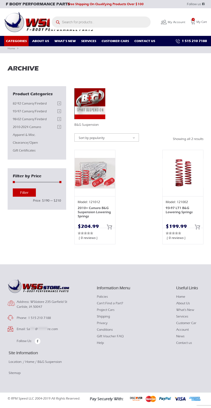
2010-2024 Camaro (27, 127)
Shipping (103, 316)
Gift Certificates (24, 150)
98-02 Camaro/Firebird (30, 119)
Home (11, 48)
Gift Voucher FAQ (110, 336)
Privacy (102, 323)
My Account (176, 22)
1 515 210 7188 (194, 41)
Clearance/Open (25, 143)
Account (182, 330)
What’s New (185, 310)
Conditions (105, 330)
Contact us (184, 343)
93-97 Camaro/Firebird (30, 111)
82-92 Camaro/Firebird (30, 103)
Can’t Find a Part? (110, 303)
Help (100, 343)
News (180, 336)
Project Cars (105, 310)
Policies (102, 297)
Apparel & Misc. (24, 135)
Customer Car (186, 323)
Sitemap (15, 373)
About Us (183, 303)
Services (182, 316)
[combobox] (106, 137)
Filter (24, 192)
